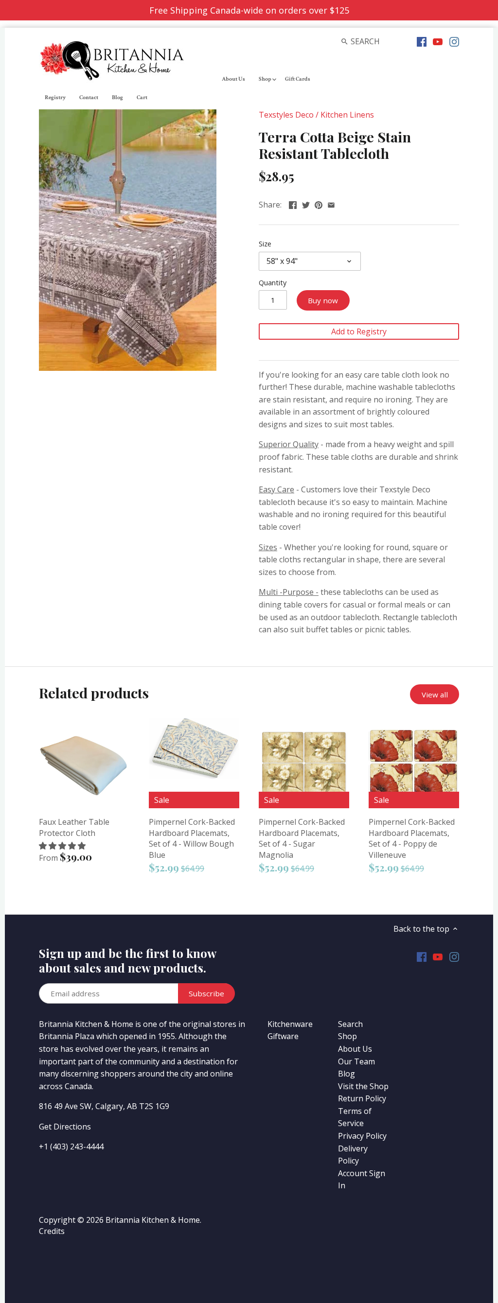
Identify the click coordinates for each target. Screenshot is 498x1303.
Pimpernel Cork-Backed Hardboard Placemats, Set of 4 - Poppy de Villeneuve (412, 838)
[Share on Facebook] (293, 203)
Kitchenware (290, 1024)
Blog (346, 1073)
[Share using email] (331, 203)
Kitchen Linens (347, 114)
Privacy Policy (362, 1135)
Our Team (356, 1061)
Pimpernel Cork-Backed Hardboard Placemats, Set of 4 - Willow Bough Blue (192, 838)
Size (265, 244)
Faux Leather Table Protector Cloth (74, 827)
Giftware (283, 1036)
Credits (52, 1231)
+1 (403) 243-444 (69, 1146)
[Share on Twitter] (306, 203)
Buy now (323, 300)
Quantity (272, 282)
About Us (355, 1048)
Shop (347, 1036)
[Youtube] (438, 41)
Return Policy (362, 1098)
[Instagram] (454, 41)
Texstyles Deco (286, 114)
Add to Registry (359, 331)
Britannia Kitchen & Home (153, 1220)
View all (435, 694)
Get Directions (65, 1126)
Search (350, 1024)
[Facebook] (422, 41)
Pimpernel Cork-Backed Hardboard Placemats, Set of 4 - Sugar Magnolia (302, 838)
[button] (63, 845)
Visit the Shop (363, 1086)
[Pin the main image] (318, 203)
